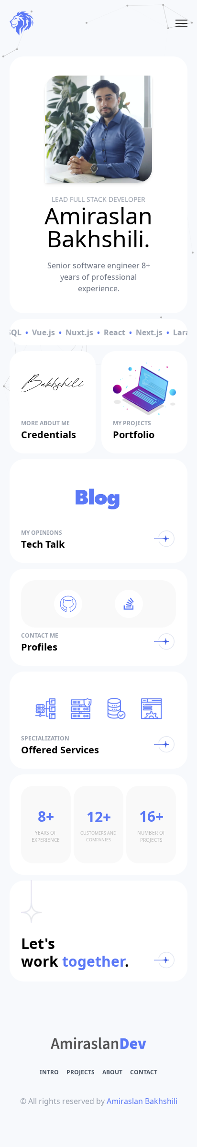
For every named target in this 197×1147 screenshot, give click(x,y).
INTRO (49, 1072)
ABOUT (112, 1072)
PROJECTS (80, 1072)
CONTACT (143, 1072)
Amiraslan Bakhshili (142, 1101)
